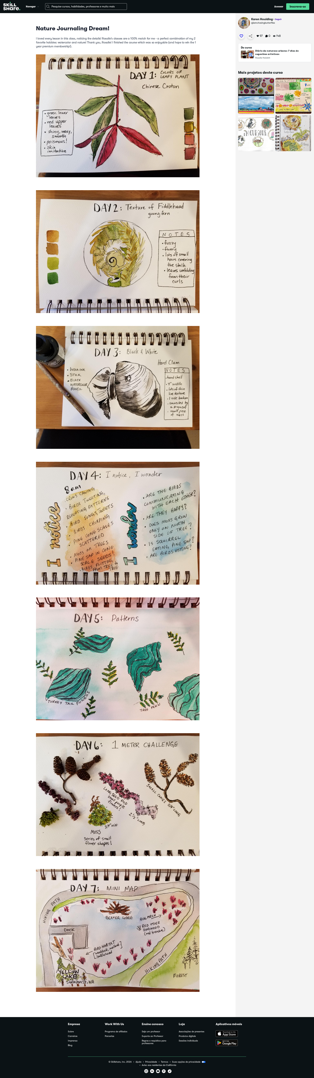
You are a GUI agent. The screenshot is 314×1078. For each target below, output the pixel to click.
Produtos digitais (187, 1036)
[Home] (11, 6)
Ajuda (138, 1062)
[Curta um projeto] (241, 36)
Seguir (278, 19)
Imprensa (72, 1041)
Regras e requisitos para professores (154, 1042)
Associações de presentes (191, 1031)
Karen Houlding (262, 19)
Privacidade (151, 1062)
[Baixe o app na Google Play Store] (231, 1043)
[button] (38, 6)
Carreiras (72, 1036)
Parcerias (109, 1036)
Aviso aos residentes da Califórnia (159, 1065)
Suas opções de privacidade (186, 1061)
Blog (70, 1045)
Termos (164, 1062)
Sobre (71, 1031)
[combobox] (86, 6)
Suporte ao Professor (152, 1036)
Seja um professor (151, 1031)
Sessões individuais (188, 1041)
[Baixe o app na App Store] (231, 1034)
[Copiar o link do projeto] (250, 36)
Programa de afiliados (116, 1031)
